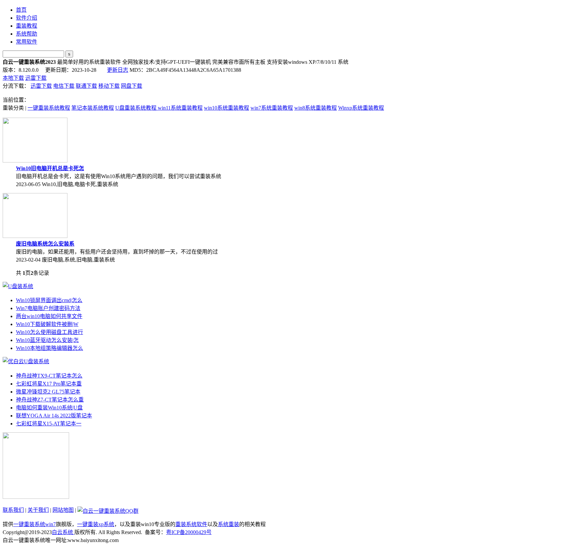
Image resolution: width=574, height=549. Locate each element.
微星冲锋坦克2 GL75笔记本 (48, 391)
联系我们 (13, 510)
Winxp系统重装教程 (361, 108)
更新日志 (117, 70)
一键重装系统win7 (34, 524)
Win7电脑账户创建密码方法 (48, 308)
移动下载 (109, 86)
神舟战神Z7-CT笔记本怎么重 (50, 399)
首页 (21, 10)
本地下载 (13, 78)
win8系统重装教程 (315, 108)
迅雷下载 (36, 78)
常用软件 (26, 42)
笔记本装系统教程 (92, 108)
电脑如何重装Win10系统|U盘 (49, 407)
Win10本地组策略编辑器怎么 (49, 348)
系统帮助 (26, 34)
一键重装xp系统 (95, 524)
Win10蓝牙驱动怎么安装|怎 (47, 340)
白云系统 (63, 532)
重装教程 (26, 26)
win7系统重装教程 (271, 108)
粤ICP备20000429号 (189, 532)
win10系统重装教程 (226, 108)
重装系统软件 (191, 524)
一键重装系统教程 (49, 108)
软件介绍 (26, 18)
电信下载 (63, 86)
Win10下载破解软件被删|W (47, 324)
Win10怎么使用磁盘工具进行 (49, 332)
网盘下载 (131, 86)
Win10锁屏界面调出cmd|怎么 (49, 300)
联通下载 (86, 86)
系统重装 (228, 524)
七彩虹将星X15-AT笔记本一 (48, 423)
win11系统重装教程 (180, 108)
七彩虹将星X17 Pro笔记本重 (49, 383)
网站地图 (63, 510)
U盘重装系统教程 (136, 108)
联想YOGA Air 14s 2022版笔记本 (54, 415)
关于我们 (38, 510)
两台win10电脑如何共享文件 (49, 316)
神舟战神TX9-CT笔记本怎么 (49, 376)
